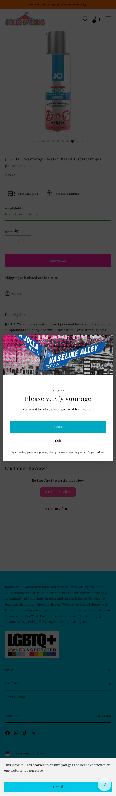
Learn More (33, 770)
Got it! (58, 787)
